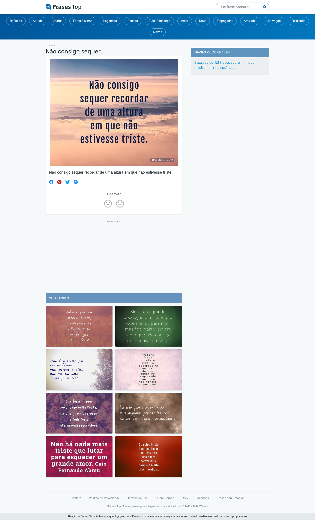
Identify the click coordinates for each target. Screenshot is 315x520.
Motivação (273, 21)
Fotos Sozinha (83, 21)
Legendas (110, 21)
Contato (75, 498)
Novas (157, 32)
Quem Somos (164, 498)
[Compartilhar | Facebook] (51, 182)
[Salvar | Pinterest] (59, 182)
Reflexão (16, 21)
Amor (184, 21)
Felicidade (298, 21)
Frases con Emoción (230, 498)
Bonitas (133, 21)
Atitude (38, 21)
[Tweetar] (67, 182)
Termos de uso (138, 498)
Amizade (250, 21)
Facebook (202, 498)
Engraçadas (225, 21)
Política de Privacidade (104, 498)
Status (57, 21)
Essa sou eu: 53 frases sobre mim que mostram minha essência (224, 65)
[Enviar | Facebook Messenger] (75, 182)
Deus (202, 21)
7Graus (203, 506)
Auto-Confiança (159, 21)
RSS (185, 498)
